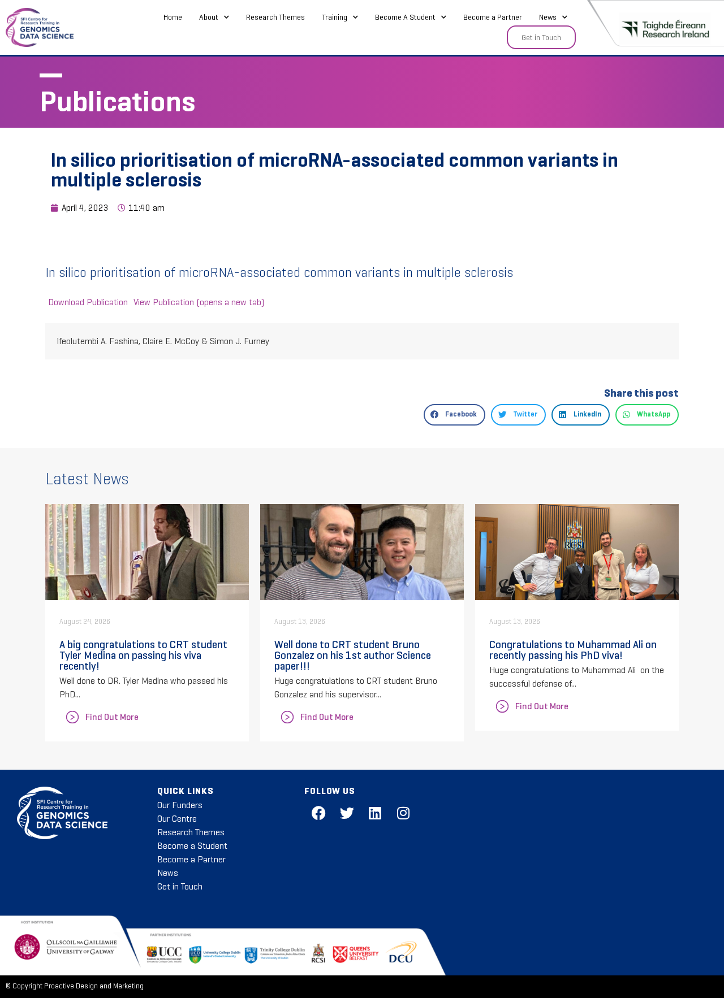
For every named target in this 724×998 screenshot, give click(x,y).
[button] (454, 415)
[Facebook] (318, 813)
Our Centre (177, 818)
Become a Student (192, 845)
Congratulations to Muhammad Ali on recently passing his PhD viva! (573, 649)
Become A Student (405, 17)
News (548, 17)
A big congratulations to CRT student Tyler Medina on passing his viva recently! (143, 654)
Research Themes (275, 17)
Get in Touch (179, 886)
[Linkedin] (375, 813)
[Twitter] (347, 813)
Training (334, 17)
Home (172, 17)
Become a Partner (492, 17)
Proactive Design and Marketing (94, 986)
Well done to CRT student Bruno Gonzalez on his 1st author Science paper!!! (352, 654)
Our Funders (179, 805)
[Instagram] (403, 813)
